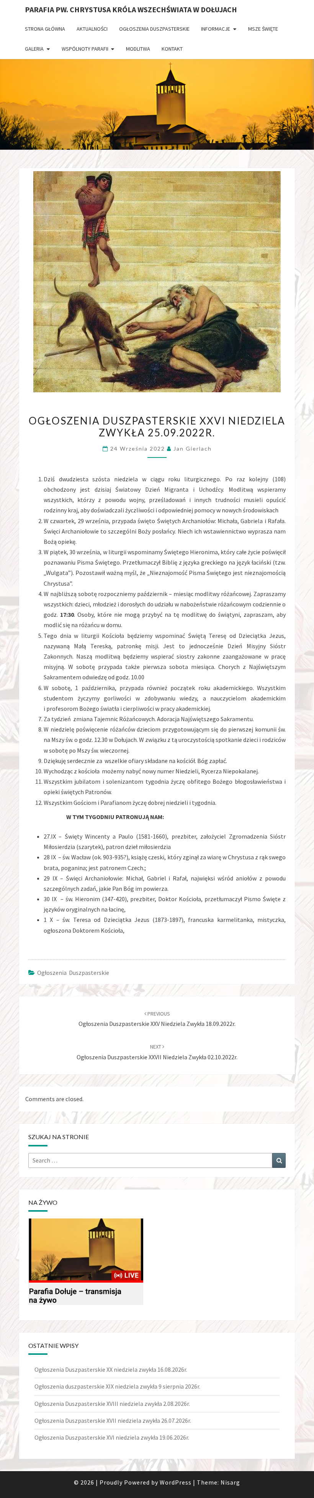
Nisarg (230, 1482)
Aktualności (92, 28)
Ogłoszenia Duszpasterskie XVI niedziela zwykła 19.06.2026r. (111, 1437)
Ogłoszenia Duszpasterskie (154, 28)
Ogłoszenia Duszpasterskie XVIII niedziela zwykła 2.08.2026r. (112, 1403)
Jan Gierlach (192, 448)
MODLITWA (138, 48)
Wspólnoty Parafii (85, 48)
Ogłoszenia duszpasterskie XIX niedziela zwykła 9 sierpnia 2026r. (117, 1386)
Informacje (215, 28)
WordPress (175, 1482)
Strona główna (45, 28)
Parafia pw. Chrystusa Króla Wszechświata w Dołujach (131, 9)
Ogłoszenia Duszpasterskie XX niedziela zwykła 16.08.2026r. (110, 1369)
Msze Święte (263, 28)
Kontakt (172, 48)
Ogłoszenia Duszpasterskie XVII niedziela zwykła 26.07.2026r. (112, 1420)
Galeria (34, 48)
